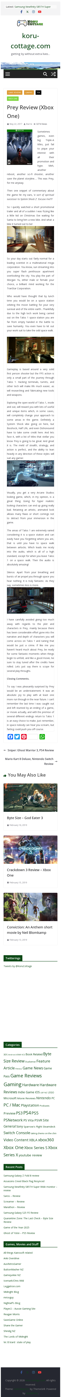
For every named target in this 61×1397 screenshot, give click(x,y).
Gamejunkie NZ (12, 1275)
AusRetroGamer (12, 1263)
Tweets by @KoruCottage (18, 966)
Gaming (29, 92)
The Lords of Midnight (16, 1336)
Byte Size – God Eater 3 (25, 818)
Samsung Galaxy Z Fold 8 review (22, 1175)
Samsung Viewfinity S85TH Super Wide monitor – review (33, 8)
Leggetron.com (12, 1286)
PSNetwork (13, 1120)
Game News (33, 1068)
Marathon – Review (14, 1207)
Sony (19, 1126)
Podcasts (44, 1105)
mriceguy (9, 1297)
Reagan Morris (12, 1314)
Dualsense (30, 1061)
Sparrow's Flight (33, 1126)
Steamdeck (49, 1126)
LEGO (51, 1092)
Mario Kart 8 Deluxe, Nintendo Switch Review (29, 761)
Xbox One (12, 98)
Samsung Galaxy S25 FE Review (21, 1212)
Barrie (29, 124)
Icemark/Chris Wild (14, 1280)
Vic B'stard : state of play (17, 1342)
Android (12, 1054)
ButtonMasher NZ (14, 1269)
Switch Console (17, 1132)
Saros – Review (12, 1196)
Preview (9, 1113)
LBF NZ (43, 1092)
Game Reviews (14, 92)
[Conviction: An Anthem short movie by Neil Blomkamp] (30, 895)
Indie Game (26, 1092)
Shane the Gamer (13, 1325)
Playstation (30, 1105)
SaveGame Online (13, 1319)
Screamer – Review (14, 1201)
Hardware (30, 1084)
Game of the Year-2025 (16, 1227)
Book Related (34, 1054)
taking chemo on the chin (43, 1133)
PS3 (19, 1113)
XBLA (33, 1140)
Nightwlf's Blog (12, 1303)
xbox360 (46, 1139)
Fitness (18, 1068)
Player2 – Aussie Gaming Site (19, 1308)
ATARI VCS (20, 1054)
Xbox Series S (35, 1147)
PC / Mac (12, 1105)
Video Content (16, 1139)
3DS (6, 1054)
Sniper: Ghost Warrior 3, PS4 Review (31, 750)
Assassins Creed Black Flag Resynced (24, 1181)
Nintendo (43, 1098)
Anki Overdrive (11, 1258)
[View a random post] (53, 74)
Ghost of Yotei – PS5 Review (19, 1233)
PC (53, 1098)
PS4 (38, 92)
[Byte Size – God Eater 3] (30, 786)
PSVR (38, 1120)
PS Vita (28, 1120)
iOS (37, 1092)
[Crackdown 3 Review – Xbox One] (30, 838)
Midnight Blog (11, 1291)
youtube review (30, 1155)
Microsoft (10, 1098)
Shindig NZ (9, 1331)
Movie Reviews (26, 1098)
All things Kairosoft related (18, 1252)
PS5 (35, 1113)
